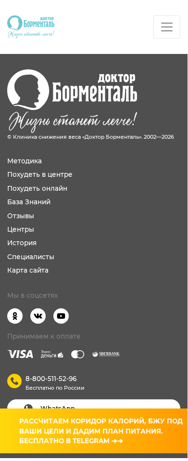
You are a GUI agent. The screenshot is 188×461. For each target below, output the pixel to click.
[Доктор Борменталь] (30, 27)
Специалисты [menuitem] (30, 257)
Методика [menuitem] (24, 161)
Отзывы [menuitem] (20, 216)
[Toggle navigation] (166, 27)
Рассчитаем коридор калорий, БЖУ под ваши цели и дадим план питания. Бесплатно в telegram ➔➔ (101, 431)
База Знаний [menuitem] (28, 202)
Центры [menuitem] (20, 229)
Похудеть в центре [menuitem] (40, 174)
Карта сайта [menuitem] (28, 270)
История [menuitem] (22, 243)
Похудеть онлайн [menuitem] (37, 188)
